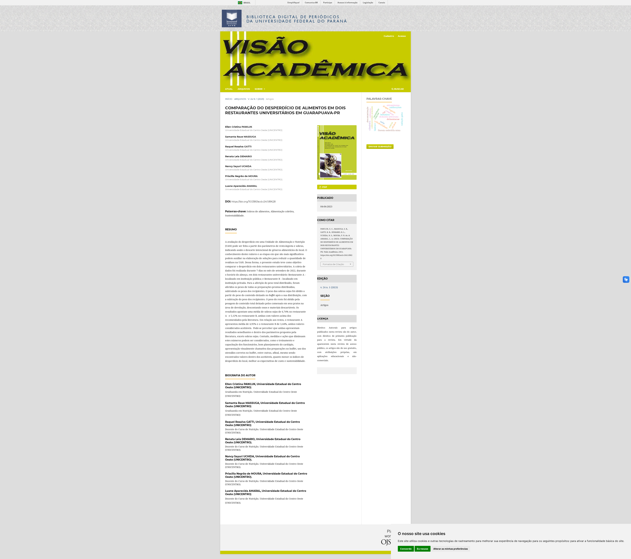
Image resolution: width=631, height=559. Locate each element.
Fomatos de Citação (333, 264)
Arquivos (244, 89)
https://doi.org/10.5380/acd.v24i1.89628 (254, 201)
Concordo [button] (406, 548)
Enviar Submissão (380, 146)
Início (228, 99)
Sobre (259, 89)
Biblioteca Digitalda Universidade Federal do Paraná (296, 19)
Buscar (399, 89)
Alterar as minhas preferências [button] (450, 548)
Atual (229, 89)
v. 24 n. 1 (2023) (256, 99)
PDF (324, 187)
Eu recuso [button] (422, 548)
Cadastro (389, 36)
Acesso (402, 36)
